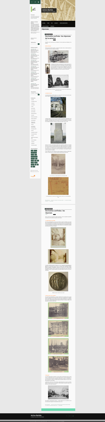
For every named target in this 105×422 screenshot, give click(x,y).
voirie (36, 158)
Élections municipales (34, 116)
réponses (52, 405)
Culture (32, 106)
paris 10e (32, 160)
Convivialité (33, 104)
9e (31, 166)
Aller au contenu (2, 0)
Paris (35, 160)
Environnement (33, 120)
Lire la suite (35, 18)
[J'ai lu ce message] (104, 421)
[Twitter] (35, 2)
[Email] (38, 2)
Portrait (32, 130)
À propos (52, 26)
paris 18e (36, 162)
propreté (32, 162)
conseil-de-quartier (34, 152)
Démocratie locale (33, 113)
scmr (38, 160)
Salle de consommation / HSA (34, 138)
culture (32, 150)
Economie (32, 115)
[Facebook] (32, 2)
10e (37, 164)
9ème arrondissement (34, 156)
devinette (67, 200)
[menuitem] (43, 22)
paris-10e (32, 154)
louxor (36, 154)
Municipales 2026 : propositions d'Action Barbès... (35, 56)
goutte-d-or (32, 158)
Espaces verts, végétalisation (33, 122)
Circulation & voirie (34, 101)
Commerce (32, 103)
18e (35, 164)
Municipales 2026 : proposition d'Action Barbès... (35, 74)
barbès (34, 166)
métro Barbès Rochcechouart (33, 127)
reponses (70, 200)
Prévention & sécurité (34, 132)
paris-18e (35, 150)
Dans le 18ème (33, 111)
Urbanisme (32, 143)
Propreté (32, 135)
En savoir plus (62, 421)
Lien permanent (48, 200)
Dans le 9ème (33, 108)
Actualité (32, 99)
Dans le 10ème (62, 404)
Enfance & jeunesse (34, 118)
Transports (32, 141)
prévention (32, 164)
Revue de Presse (45, 26)
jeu (49, 405)
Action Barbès (47, 10)
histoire (54, 405)
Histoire (32, 124)
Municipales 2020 (33, 128)
